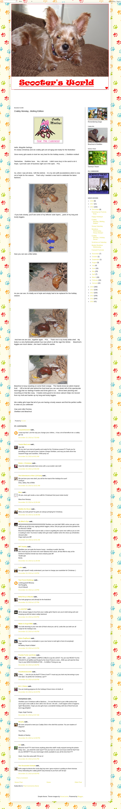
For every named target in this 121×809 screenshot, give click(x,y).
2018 (92, 201)
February (95, 280)
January (95, 283)
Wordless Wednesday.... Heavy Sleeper (97, 231)
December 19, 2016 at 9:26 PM (28, 679)
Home (49, 782)
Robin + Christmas (25, 463)
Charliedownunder (25, 672)
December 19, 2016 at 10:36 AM (29, 502)
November (95, 253)
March (94, 277)
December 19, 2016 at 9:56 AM (28, 469)
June (94, 268)
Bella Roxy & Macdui (25, 597)
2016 (92, 207)
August (94, 262)
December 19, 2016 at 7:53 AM (28, 437)
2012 (92, 295)
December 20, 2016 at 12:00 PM (29, 738)
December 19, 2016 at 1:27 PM (28, 602)
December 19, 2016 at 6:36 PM (28, 665)
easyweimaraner (24, 430)
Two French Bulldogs (26, 580)
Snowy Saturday (97, 226)
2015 (92, 287)
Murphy (21, 722)
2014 (92, 290)
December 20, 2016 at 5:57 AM (28, 715)
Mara (20, 492)
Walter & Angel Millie (25, 624)
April (93, 274)
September (96, 259)
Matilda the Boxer (24, 509)
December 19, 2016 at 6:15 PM (28, 648)
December (95, 209)
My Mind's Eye (23, 521)
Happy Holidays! (97, 217)
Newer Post (18, 782)
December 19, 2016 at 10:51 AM (29, 540)
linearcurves (64, 796)
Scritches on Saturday (99, 242)
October (95, 256)
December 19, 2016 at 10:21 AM (29, 485)
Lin (19, 745)
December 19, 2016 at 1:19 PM (28, 573)
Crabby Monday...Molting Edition (98, 221)
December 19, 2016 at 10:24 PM (29, 692)
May (93, 271)
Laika (20, 567)
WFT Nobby (22, 546)
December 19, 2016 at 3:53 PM (28, 617)
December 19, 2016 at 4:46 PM (28, 631)
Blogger (80, 796)
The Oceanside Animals (26, 765)
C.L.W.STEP (22, 609)
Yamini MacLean (24, 444)
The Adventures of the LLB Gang (30, 475)
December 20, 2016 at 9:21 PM (28, 759)
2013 (92, 293)
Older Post (78, 782)
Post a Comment (22, 778)
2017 (92, 204)
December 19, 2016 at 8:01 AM (28, 456)
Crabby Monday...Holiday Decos (98, 237)
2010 (92, 301)
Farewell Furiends (98, 250)
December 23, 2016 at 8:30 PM (28, 773)
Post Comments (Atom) (31, 786)
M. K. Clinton (23, 686)
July (93, 265)
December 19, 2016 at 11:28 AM (29, 561)
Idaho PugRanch (24, 638)
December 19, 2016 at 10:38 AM (29, 515)
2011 (92, 298)
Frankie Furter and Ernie (27, 655)
